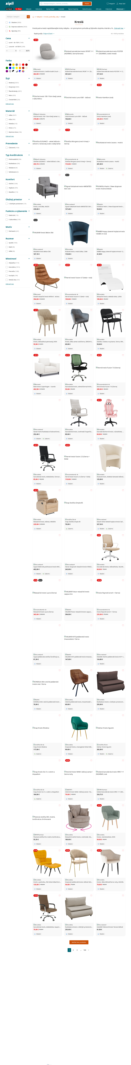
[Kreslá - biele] (7, 64)
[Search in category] (28, 16)
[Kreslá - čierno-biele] (13, 71)
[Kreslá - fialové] (7, 71)
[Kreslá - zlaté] (13, 64)
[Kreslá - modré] (10, 68)
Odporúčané (47, 34)
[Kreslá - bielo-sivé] (16, 71)
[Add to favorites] (59, 40)
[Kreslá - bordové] (26, 64)
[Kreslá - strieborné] (10, 71)
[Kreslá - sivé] (16, 64)
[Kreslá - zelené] (7, 68)
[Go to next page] (88, 950)
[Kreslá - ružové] (20, 64)
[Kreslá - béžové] (26, 68)
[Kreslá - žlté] (16, 68)
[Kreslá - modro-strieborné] (20, 71)
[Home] (10, 3)
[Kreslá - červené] (23, 64)
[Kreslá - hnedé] (23, 68)
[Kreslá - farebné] (23, 71)
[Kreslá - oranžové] (20, 68)
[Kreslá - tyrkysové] (13, 68)
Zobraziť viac (10, 104)
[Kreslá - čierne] (10, 64)
